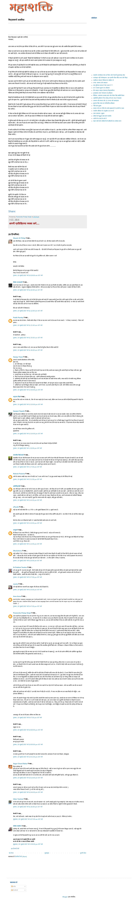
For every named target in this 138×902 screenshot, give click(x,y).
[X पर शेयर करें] (14, 220)
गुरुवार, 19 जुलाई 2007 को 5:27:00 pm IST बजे (27, 577)
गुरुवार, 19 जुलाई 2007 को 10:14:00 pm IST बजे (28, 778)
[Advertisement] (47, 29)
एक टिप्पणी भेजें (15, 848)
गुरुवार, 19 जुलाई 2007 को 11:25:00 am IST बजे (27, 338)
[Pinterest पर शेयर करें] (18, 220)
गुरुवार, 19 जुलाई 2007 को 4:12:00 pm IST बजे (27, 544)
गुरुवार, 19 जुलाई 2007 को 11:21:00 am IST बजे (27, 325)
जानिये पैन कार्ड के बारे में (99, 118)
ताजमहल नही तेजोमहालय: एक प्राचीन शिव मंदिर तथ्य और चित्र (110, 77)
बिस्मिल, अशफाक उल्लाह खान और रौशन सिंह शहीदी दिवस (108, 95)
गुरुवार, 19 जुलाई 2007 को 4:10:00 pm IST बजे (27, 523)
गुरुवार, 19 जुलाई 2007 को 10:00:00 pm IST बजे (28, 730)
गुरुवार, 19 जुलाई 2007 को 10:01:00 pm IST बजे (28, 757)
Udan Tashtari (18, 799)
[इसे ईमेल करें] (10, 220)
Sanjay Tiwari (18, 357)
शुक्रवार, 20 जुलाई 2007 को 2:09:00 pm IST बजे (28, 844)
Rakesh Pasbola (19, 473)
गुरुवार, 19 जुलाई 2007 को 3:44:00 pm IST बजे (27, 500)
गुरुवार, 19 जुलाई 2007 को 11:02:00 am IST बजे (27, 290)
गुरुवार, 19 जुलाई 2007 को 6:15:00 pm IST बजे (27, 589)
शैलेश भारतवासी (18, 282)
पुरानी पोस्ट (83, 853)
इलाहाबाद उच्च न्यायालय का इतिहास (102, 93)
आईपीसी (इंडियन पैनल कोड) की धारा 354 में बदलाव (107, 98)
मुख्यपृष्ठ (47, 853)
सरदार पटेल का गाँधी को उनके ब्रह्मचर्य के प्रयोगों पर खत (108, 108)
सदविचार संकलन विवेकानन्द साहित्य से (103, 80)
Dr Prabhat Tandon (20, 567)
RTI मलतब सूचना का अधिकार (101, 88)
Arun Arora (17, 596)
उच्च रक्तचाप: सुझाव (98, 113)
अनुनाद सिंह (16, 396)
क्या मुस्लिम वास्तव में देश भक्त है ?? (103, 85)
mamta (15, 584)
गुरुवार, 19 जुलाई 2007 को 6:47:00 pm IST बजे (27, 606)
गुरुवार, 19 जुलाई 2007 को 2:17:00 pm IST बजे (27, 467)
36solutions (17, 551)
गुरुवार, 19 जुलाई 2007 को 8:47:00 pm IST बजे (27, 717)
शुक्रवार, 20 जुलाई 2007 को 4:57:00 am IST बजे (28, 819)
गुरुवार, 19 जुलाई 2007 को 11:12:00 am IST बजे (27, 311)
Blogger (65, 897)
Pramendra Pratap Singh (22, 613)
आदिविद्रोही (16, 486)
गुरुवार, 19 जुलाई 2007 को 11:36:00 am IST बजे (27, 350)
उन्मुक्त (15, 530)
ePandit (16, 507)
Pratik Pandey (18, 317)
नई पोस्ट (11, 853)
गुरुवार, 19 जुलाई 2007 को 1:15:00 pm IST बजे (27, 448)
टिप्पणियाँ (15, 890)
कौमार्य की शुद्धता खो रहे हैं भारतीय (102, 116)
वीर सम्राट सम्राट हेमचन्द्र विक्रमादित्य (103, 90)
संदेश (14, 886)
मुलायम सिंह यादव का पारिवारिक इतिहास (103, 103)
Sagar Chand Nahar (20, 763)
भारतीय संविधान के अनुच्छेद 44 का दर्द (103, 111)
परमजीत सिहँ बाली (18, 455)
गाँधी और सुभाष (97, 106)
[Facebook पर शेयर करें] (16, 220)
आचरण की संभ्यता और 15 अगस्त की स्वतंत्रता (106, 100)
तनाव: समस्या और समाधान (100, 82)
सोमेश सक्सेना (17, 826)
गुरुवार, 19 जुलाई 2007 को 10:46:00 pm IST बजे (28, 792)
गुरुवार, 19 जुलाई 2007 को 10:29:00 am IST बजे (28, 275)
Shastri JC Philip (19, 238)
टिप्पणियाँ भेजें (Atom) (21, 856)
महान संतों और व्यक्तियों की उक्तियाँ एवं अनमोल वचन (107, 121)
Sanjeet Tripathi (19, 411)
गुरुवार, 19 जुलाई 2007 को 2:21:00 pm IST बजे (27, 479)
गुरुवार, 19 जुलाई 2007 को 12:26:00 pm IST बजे (28, 433)
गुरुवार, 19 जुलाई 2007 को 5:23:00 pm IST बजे (27, 560)
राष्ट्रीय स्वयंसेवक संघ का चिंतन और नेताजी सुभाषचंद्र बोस (109, 75)
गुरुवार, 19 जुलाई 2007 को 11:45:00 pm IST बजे (27, 807)
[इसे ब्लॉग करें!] (12, 220)
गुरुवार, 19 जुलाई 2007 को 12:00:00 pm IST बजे (28, 390)
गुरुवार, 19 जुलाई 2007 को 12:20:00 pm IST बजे (28, 404)
